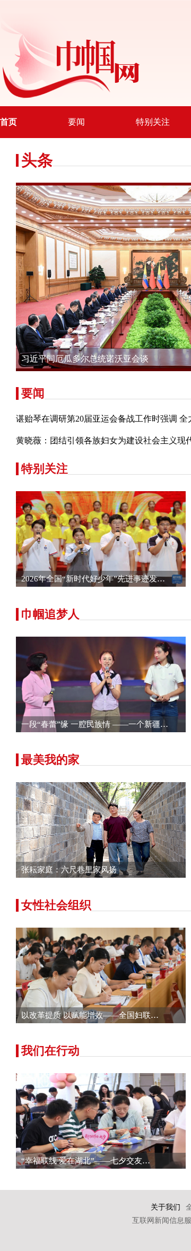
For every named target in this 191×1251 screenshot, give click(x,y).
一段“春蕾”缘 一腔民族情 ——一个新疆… (94, 724)
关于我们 (165, 1207)
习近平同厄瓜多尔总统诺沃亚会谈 (85, 358)
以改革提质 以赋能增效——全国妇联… (90, 1015)
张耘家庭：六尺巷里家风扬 (69, 870)
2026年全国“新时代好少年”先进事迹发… (93, 579)
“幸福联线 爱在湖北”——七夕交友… (85, 1160)
